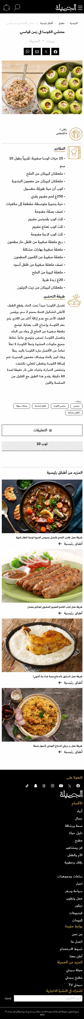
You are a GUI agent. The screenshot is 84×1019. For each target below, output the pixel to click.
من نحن (77, 934)
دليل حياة (75, 833)
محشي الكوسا (60, 406)
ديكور (78, 905)
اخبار (79, 884)
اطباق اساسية (40, 406)
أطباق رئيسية (46, 23)
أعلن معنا (76, 956)
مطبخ (62, 23)
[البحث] (17, 7)
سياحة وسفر (73, 891)
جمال (78, 818)
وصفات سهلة (21, 406)
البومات (77, 920)
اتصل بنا (76, 941)
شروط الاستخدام (71, 949)
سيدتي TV (75, 985)
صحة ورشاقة (73, 826)
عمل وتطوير (74, 898)
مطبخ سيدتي (73, 977)
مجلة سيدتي (74, 970)
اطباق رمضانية (74, 412)
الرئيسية (74, 23)
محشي (76, 406)
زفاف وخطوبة (73, 862)
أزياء (79, 811)
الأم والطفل (74, 855)
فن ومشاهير (74, 848)
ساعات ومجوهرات (69, 876)
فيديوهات (75, 913)
